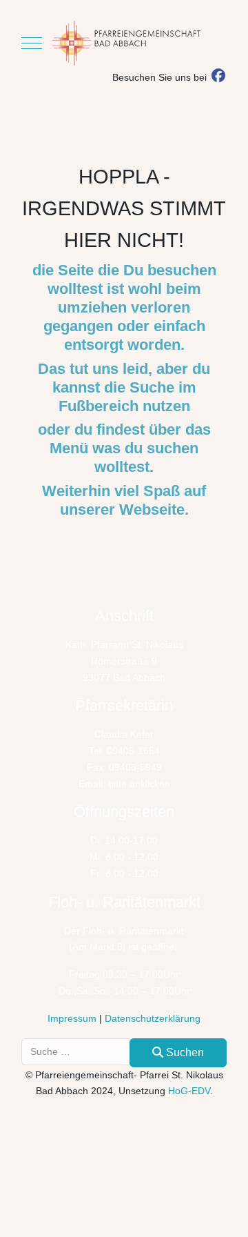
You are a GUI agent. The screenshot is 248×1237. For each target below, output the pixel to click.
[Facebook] (218, 77)
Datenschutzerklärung (152, 1018)
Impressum (72, 1018)
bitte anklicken (139, 783)
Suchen (183, 1052)
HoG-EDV (189, 1090)
